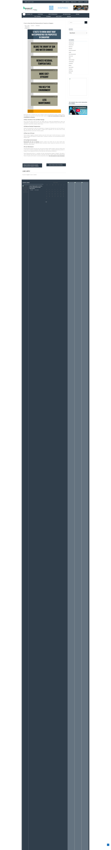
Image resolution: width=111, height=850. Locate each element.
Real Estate (59, 16)
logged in (28, 174)
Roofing (69, 16)
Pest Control (37, 16)
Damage (28, 25)
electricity (32, 25)
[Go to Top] (108, 845)
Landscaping (71, 61)
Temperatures (38, 25)
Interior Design (66, 14)
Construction (71, 44)
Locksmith (71, 63)
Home (63, 1)
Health (70, 52)
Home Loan (71, 56)
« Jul (46, 201)
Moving (77, 14)
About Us (67, 1)
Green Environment (72, 50)
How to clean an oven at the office (56, 164)
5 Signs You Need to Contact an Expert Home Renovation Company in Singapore (31, 165)
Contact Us (80, 1)
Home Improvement (52, 14)
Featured (70, 48)
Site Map (86, 1)
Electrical (40, 14)
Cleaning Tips (29, 14)
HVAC (70, 57)
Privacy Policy (73, 1)
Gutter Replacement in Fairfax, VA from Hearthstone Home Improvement (35, 187)
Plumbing (48, 16)
